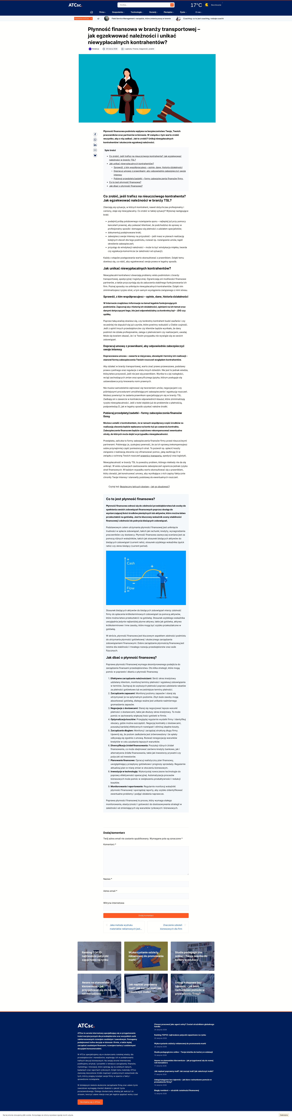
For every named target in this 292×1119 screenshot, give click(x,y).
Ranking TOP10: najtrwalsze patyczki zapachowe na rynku (95, 956)
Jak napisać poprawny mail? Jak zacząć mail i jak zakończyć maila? (145, 988)
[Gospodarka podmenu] (124, 12)
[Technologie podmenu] (142, 12)
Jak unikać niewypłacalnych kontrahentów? (131, 163)
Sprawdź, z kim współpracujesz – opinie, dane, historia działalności (148, 167)
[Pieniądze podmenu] (173, 12)
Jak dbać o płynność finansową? (126, 186)
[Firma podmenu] (105, 12)
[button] (95, 134)
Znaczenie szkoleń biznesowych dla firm (171, 927)
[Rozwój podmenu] (157, 12)
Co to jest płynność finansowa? (125, 182)
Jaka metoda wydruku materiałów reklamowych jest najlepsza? (125, 927)
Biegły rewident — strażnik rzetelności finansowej (176, 1090)
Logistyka (128, 49)
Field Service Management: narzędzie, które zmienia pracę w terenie (108, 18)
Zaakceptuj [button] (284, 1115)
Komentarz (109, 844)
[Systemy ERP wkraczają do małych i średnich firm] (210, 17)
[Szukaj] (172, 5)
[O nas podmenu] (201, 12)
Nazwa (107, 879)
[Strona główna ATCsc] (91, 12)
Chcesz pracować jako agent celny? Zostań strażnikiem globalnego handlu (184, 1025)
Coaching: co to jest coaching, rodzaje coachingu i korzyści (176, 18)
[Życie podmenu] (186, 12)
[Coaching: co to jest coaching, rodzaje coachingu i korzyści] (145, 17)
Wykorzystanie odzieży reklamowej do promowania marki (146, 956)
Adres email (110, 891)
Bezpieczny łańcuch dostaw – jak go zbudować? (145, 486)
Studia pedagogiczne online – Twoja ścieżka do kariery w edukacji (191, 956)
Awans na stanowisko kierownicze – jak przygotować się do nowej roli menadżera (183, 1061)
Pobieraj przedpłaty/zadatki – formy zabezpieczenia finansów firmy (149, 178)
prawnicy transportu (151, 455)
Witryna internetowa (113, 903)
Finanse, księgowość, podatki (143, 49)
